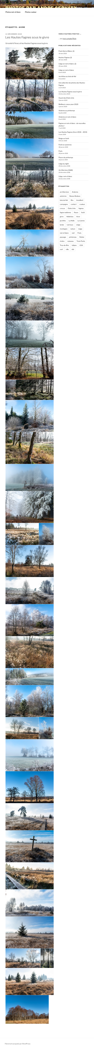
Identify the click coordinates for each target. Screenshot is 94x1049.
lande (62, 225)
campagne (64, 204)
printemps (72, 237)
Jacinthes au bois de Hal (67, 76)
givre (62, 216)
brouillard (79, 200)
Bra (72, 200)
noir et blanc (64, 233)
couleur (82, 204)
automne (63, 196)
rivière (62, 241)
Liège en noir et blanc (66, 70)
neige (80, 229)
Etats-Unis (72, 208)
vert (61, 249)
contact (73, 204)
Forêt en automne (65, 145)
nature (72, 229)
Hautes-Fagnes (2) (65, 57)
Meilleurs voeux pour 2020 (68, 104)
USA (81, 245)
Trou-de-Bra (64, 245)
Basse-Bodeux (74, 196)
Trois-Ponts (81, 241)
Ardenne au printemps (67, 110)
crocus (62, 208)
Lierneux (70, 225)
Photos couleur (30, 12)
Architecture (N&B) (66, 170)
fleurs (76, 212)
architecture (64, 192)
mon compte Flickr (69, 39)
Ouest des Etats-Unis (66, 98)
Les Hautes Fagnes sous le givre (27, 37)
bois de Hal (64, 200)
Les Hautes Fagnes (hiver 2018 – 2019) (73, 132)
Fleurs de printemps (66, 157)
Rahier (81, 237)
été (73, 249)
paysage (63, 237)
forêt (83, 212)
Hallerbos (69, 216)
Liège (78, 225)
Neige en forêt (64, 138)
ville (67, 249)
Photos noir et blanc (13, 12)
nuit (73, 233)
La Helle (72, 221)
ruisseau (70, 241)
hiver (78, 216)
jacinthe (63, 221)
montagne (63, 229)
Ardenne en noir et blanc (67, 117)
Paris (60, 151)
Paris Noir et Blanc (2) (66, 51)
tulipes (74, 245)
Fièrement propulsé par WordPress (17, 1044)
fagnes (81, 208)
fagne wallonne (65, 212)
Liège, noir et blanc (65, 176)
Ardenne (75, 192)
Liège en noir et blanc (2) (67, 64)
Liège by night (64, 164)
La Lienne (81, 221)
